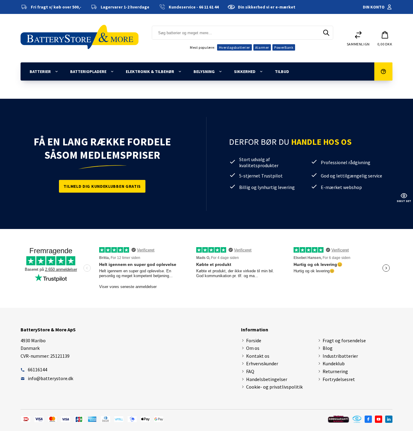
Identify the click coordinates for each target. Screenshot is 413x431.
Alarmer (262, 47)
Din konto (374, 7)
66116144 (37, 369)
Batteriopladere (88, 71)
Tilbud (282, 71)
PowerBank (283, 47)
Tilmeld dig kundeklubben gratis (102, 186)
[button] (384, 38)
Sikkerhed (244, 71)
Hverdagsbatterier (234, 47)
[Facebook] (368, 419)
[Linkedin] (388, 419)
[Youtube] (378, 419)
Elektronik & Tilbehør (150, 71)
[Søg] (326, 33)
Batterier (40, 71)
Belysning (204, 71)
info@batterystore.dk (50, 378)
